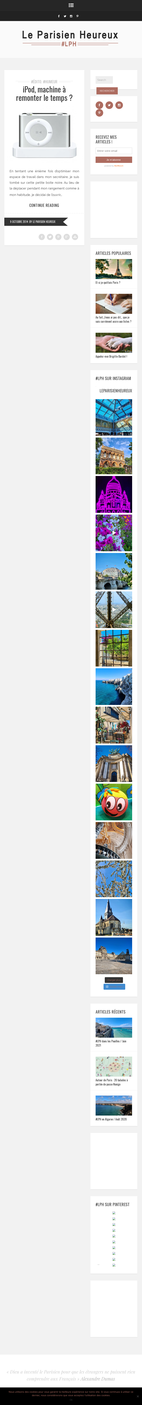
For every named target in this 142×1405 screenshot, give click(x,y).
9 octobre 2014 (19, 222)
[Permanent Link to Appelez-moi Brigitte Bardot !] (114, 351)
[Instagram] (71, 16)
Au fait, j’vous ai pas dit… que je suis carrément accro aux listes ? (113, 319)
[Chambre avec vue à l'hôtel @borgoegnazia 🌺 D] (114, 648)
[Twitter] (65, 16)
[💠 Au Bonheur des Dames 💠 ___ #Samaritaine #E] (114, 417)
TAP (98, 1264)
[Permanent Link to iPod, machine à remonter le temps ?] (44, 162)
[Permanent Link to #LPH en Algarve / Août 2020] (114, 1114)
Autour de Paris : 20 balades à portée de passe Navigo (112, 1082)
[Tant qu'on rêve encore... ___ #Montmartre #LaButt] (114, 494)
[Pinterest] (77, 16)
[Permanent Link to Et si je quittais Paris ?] (114, 278)
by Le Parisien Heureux (42, 222)
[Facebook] (59, 16)
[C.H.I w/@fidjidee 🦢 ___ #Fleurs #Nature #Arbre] (114, 879)
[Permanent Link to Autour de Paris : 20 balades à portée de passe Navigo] (114, 1075)
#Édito (36, 81)
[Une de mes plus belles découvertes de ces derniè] (114, 840)
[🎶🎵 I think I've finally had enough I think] (114, 763)
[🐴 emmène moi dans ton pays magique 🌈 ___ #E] (114, 917)
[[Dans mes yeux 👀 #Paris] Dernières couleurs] (114, 533)
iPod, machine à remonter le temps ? (44, 93)
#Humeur (50, 81)
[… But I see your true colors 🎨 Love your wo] (114, 802)
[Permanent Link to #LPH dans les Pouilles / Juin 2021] (114, 1036)
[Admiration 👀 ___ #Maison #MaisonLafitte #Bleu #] (114, 456)
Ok (71, 1399)
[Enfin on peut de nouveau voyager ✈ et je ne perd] (114, 725)
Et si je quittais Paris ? (108, 282)
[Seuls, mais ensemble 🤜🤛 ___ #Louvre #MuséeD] (114, 956)
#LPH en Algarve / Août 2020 (111, 1119)
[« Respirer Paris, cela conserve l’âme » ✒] (114, 571)
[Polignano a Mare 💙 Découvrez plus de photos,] (114, 686)
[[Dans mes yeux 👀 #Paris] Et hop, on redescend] (114, 609)
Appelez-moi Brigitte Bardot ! (111, 356)
